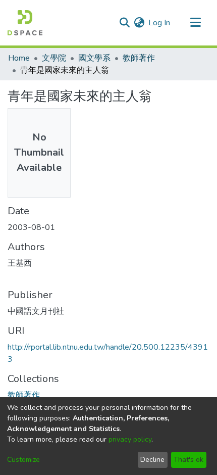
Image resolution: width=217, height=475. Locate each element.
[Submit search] (124, 23)
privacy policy (129, 439)
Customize (23, 459)
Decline (152, 459)
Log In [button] (159, 22)
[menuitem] (139, 23)
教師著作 (139, 58)
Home (19, 58)
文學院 (54, 58)
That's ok (188, 459)
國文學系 (94, 58)
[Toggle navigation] (195, 22)
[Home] (25, 22)
